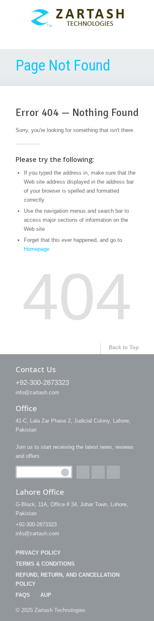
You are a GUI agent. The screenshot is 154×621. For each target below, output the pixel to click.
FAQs (23, 595)
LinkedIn (113, 472)
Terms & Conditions (45, 564)
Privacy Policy (38, 553)
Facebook (83, 472)
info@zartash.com (37, 392)
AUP (45, 595)
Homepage (36, 249)
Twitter (98, 472)
